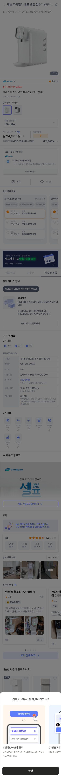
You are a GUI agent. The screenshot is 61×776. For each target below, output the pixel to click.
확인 (30, 770)
